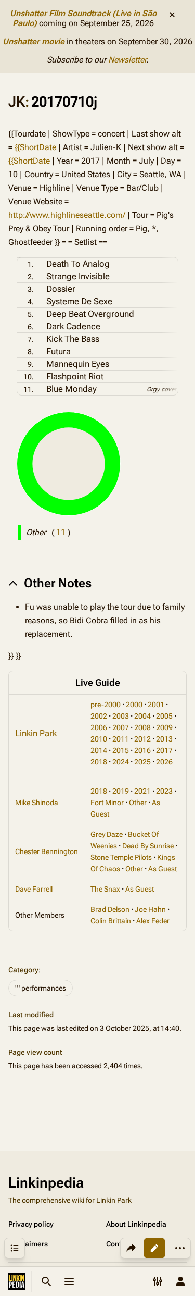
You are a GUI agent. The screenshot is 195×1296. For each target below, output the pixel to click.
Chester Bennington (46, 851)
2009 (164, 727)
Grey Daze (106, 834)
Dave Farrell (34, 889)
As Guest (162, 869)
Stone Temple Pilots (121, 857)
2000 (134, 704)
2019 (120, 791)
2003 (120, 716)
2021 (142, 791)
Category (23, 970)
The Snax (105, 889)
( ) (60, 532)
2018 (98, 762)
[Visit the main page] (16, 1281)
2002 (98, 716)
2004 (142, 716)
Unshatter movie (33, 41)
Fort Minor (107, 802)
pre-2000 (105, 704)
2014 (98, 750)
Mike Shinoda (36, 802)
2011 (120, 739)
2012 (142, 739)
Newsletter (127, 60)
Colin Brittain (110, 921)
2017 (164, 750)
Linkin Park (36, 733)
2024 (120, 762)
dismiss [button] (172, 14)
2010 (98, 739)
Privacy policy (31, 1224)
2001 (156, 704)
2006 (98, 727)
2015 (120, 750)
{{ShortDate (35, 147)
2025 (142, 762)
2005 (164, 716)
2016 (142, 750)
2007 (120, 727)
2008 (142, 727)
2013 (164, 739)
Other (138, 802)
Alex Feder (153, 921)
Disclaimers (28, 1244)
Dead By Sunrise (148, 846)
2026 (164, 762)
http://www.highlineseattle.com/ (66, 215)
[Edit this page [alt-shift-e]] (154, 1248)
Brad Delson (109, 909)
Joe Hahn (150, 909)
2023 (164, 791)
